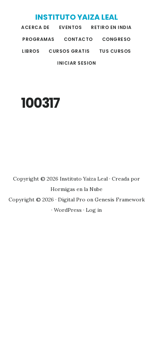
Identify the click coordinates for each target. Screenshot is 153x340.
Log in (94, 210)
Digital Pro (71, 199)
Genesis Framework (120, 199)
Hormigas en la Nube (76, 189)
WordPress (68, 210)
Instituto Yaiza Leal (76, 17)
